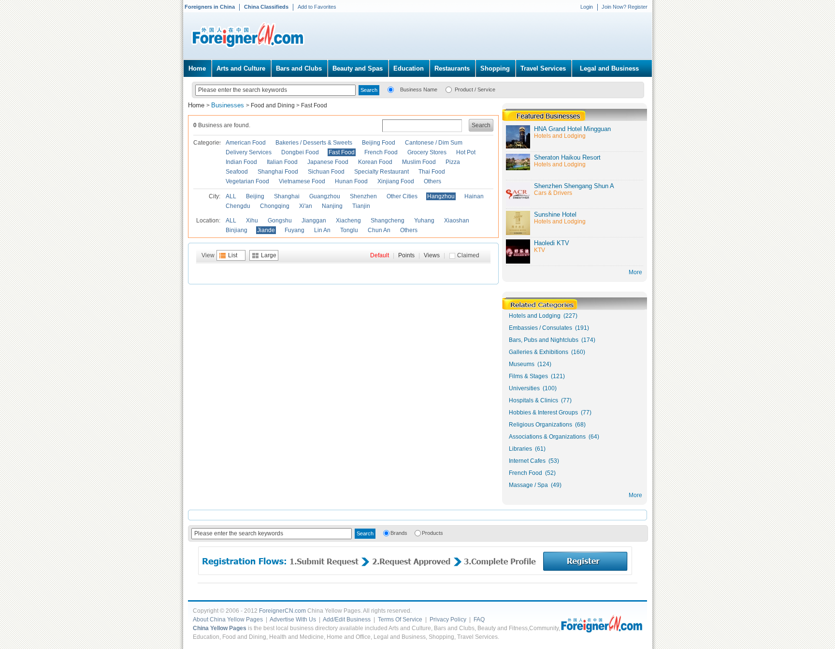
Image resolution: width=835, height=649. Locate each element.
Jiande (266, 230)
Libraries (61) (527, 448)
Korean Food (375, 162)
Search (481, 125)
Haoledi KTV (551, 243)
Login (586, 7)
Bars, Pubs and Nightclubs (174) (552, 340)
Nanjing (332, 206)
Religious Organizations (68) (547, 424)
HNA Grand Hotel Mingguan (572, 129)
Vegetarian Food (247, 181)
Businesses (228, 105)
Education (408, 68)
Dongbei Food (300, 152)
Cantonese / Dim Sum (433, 142)
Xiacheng (348, 220)
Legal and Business (609, 68)
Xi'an (305, 206)
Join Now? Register (625, 7)
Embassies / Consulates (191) (549, 327)
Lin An (322, 230)
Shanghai (287, 196)
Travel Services (543, 68)
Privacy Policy (448, 619)
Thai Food (431, 171)
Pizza (453, 162)
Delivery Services (249, 152)
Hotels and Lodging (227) (543, 315)
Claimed (468, 255)
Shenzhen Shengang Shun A (574, 186)
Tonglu (349, 230)
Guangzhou (324, 196)
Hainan (474, 196)
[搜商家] (391, 89)
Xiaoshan (456, 220)
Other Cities (402, 196)
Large (268, 255)
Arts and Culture (240, 68)
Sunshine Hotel (555, 214)
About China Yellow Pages (228, 619)
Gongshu (280, 220)
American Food (246, 142)
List (232, 255)
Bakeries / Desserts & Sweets (313, 142)
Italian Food (282, 162)
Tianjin (361, 206)
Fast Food (314, 105)
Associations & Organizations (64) (554, 436)
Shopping (495, 68)
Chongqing (274, 206)
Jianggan (314, 220)
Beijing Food (378, 142)
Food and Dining (273, 105)
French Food (381, 152)
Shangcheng (387, 220)
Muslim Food (419, 162)
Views (432, 255)
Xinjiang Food (395, 181)
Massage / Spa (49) (535, 485)
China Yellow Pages (219, 628)
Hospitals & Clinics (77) (540, 400)
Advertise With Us (293, 619)
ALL (231, 196)
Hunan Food (351, 181)
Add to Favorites (317, 7)
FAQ (479, 619)
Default (379, 255)
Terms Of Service (400, 619)
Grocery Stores (426, 152)
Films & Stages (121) (537, 376)
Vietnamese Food (302, 181)
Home (197, 68)
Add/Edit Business (347, 619)
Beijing (255, 196)
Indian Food (241, 162)
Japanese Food (327, 162)
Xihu (252, 220)
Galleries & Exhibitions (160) (547, 352)
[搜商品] (449, 89)
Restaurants (452, 68)
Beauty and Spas (357, 68)
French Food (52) (532, 473)
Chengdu (238, 206)
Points (406, 255)
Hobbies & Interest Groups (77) (550, 412)
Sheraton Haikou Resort (567, 157)
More (635, 495)
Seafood (237, 171)
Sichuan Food (326, 171)
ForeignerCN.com (282, 610)
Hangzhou (441, 196)
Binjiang (236, 230)
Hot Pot (465, 152)
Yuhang (424, 220)
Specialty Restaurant (381, 171)
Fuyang (294, 230)
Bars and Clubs (299, 68)
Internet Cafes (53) (534, 460)
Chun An (379, 230)
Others (432, 181)
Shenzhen (363, 196)
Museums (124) (530, 364)
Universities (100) (533, 388)
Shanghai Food (278, 171)
